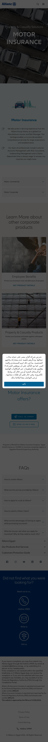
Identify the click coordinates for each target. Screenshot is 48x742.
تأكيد (24, 384)
